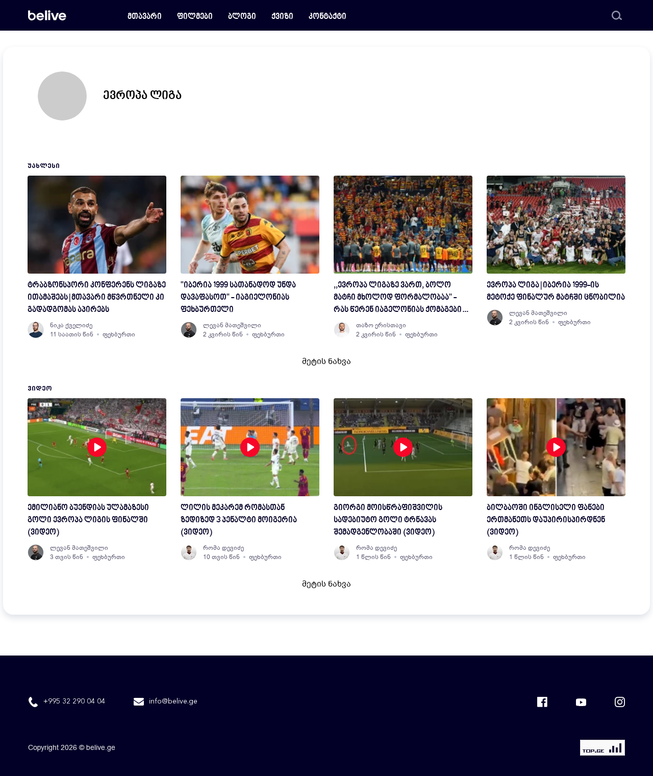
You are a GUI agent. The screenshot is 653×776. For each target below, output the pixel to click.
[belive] (47, 15)
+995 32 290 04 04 (74, 701)
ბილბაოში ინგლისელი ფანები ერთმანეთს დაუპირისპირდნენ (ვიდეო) (546, 520)
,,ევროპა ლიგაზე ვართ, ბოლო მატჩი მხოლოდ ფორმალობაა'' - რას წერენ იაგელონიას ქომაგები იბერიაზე (398, 299)
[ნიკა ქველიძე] (36, 330)
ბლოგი (242, 17)
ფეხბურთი (119, 334)
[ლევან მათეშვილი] (189, 330)
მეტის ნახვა (326, 361)
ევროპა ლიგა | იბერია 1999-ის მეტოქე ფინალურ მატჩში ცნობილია (556, 291)
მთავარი (145, 17)
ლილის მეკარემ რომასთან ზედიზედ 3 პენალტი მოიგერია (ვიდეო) (239, 520)
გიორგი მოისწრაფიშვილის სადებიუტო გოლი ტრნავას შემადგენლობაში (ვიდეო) (388, 520)
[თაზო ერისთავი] (342, 330)
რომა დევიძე (223, 548)
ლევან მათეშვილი (232, 325)
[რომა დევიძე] (189, 552)
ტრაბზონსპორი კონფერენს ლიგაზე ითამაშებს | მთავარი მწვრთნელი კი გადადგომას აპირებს (97, 297)
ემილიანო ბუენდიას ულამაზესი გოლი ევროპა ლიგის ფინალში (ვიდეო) (88, 520)
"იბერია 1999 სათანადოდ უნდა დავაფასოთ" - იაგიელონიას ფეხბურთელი (238, 297)
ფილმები (195, 17)
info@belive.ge (173, 701)
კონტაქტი (327, 17)
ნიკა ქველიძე (71, 325)
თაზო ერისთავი (381, 325)
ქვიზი (282, 17)
